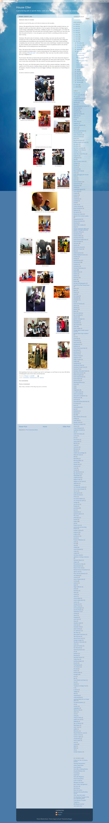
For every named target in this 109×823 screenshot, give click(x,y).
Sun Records (77, 647)
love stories (76, 439)
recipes (75, 553)
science (75, 602)
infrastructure (77, 397)
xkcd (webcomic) (78, 806)
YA (74, 750)
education (76, 243)
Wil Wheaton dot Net (79, 804)
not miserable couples (79, 487)
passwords (76, 511)
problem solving (78, 530)
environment (77, 262)
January (79, 82)
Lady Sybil (76, 420)
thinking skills (77, 672)
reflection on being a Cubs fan (81, 557)
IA (74, 386)
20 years (76, 92)
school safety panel (78, 600)
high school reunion (79, 373)
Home (45, 426)
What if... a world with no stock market (82, 58)
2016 (76, 30)
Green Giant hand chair (80, 348)
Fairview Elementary (79, 268)
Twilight (75, 691)
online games (77, 492)
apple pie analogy (78, 113)
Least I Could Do (78, 780)
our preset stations (78, 498)
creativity (76, 200)
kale (75, 409)
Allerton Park (77, 108)
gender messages (78, 318)
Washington (77, 725)
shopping (76, 617)
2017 (76, 28)
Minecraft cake (77, 454)
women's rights (77, 736)
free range (76, 296)
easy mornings (77, 241)
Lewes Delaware (78, 428)
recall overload (77, 549)
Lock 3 (75, 435)
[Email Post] (38, 376)
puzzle (75, 538)
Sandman (76, 590)
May (78, 73)
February (79, 80)
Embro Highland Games (80, 254)
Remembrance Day (78, 564)
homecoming (77, 380)
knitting (75, 418)
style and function (78, 645)
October (79, 47)
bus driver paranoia (78, 148)
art (74, 119)
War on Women (77, 723)
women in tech (77, 734)
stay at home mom (78, 638)
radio (75, 541)
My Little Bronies (78, 472)
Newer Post (23, 426)
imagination (76, 390)
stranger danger (78, 640)
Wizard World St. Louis (79, 733)
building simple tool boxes (80, 142)
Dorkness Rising (78, 232)
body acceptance (78, 134)
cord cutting (77, 191)
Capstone (76, 155)
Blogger (70, 819)
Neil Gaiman (77, 788)
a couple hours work (79, 98)
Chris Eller (59, 812)
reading (75, 547)
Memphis (76, 449)
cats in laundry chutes (79, 161)
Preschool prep (80, 55)
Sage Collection (78, 586)
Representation (77, 566)
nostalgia (76, 485)
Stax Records (77, 636)
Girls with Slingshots (79, 776)
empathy (76, 256)
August (79, 51)
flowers (75, 292)
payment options (78, 513)
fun (38, 377)
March (78, 78)
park (75, 510)
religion (75, 562)
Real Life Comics (78, 790)
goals (75, 326)
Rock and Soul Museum (80, 573)
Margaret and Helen (79, 782)
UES (75, 693)
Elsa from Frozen (78, 249)
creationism (76, 198)
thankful (76, 663)
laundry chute (77, 422)
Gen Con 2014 (77, 313)
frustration (76, 299)
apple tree (76, 115)
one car (75, 491)
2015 (76, 32)
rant (75, 543)
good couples (77, 328)
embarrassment (78, 252)
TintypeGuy (76, 802)
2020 (76, 24)
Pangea (76, 506)
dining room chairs (78, 214)
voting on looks (77, 717)
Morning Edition (78, 460)
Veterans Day (77, 710)
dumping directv (78, 237)
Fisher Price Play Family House (81, 285)
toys (75, 682)
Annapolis (76, 110)
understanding (77, 697)
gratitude (76, 346)
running (75, 581)
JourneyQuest (77, 407)
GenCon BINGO (80, 67)
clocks (75, 172)
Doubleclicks (77, 233)
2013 (76, 37)
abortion (76, 102)
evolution (76, 264)
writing (75, 744)
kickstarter (76, 411)
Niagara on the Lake (79, 481)
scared (75, 594)
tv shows (76, 689)
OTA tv (75, 496)
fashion (75, 275)
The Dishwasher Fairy (81, 60)
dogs (75, 226)
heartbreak (76, 363)
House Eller (23, 7)
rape (75, 545)
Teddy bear (76, 659)
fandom (75, 273)
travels (75, 684)
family (75, 270)
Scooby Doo (77, 604)
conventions (26, 377)
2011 (76, 41)
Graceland (76, 340)
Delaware (76, 210)
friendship (76, 298)
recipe (75, 551)
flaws (75, 290)
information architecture (80, 395)
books (75, 138)
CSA (75, 202)
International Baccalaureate (81, 401)
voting (75, 715)
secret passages (78, 607)
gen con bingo (77, 315)
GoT (75, 336)
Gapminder (76, 774)
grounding (76, 350)
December (79, 43)
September (80, 49)
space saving (77, 628)
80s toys (76, 96)
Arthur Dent (76, 121)
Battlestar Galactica (78, 125)
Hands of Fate (77, 355)
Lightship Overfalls (78, 430)
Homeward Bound (78, 382)
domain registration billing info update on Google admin (81, 229)
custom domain (77, 206)
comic (75, 179)
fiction (75, 279)
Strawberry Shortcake (79, 642)
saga (75, 585)
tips (74, 678)
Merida (75, 451)
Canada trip (77, 152)
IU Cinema (76, 403)
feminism (76, 277)
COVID (75, 197)
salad (75, 588)
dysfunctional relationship (80, 239)
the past (76, 668)
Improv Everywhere (78, 778)
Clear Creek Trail (78, 171)
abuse (75, 104)
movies (75, 462)
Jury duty (78, 62)
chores (75, 167)
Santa (75, 592)
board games (77, 132)
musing (75, 470)
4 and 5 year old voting (79, 94)
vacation (76, 706)
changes (76, 163)
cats (75, 159)
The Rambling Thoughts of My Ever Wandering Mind (81, 798)
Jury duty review (80, 53)
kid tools (76, 413)
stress (75, 644)
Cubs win (76, 204)
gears (75, 311)
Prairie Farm (77, 525)
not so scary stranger (79, 489)
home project (77, 378)
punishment (77, 536)
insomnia (76, 399)
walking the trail (77, 719)
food (75, 294)
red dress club (77, 555)
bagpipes (76, 123)
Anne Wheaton (77, 767)
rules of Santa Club (78, 579)
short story (76, 619)
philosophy (76, 517)
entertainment (33, 377)
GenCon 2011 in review (82, 65)
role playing (76, 575)
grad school (77, 342)
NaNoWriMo (77, 475)
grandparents (77, 344)
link (74, 432)
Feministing (76, 773)
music (75, 468)
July (78, 69)
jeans (75, 405)
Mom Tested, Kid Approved (80, 784)
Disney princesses (78, 221)
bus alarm (76, 144)
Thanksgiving (77, 665)
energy (75, 258)
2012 (76, 39)
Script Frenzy (77, 606)
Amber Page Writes (78, 765)
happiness (76, 357)
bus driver (76, 146)
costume (76, 195)
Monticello (76, 458)
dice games (76, 212)
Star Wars (76, 632)
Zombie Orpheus (78, 752)
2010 (76, 84)
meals (75, 445)
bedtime (76, 127)
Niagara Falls (77, 479)
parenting (76, 508)
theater (75, 670)
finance (75, 281)
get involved (77, 324)
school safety (77, 598)
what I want (76, 727)
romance (76, 577)
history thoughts (78, 374)
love (75, 437)
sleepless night (77, 623)
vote (75, 713)
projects (76, 534)
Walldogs (76, 721)
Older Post (66, 426)
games (75, 305)
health (75, 361)
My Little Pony (77, 473)
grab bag (76, 338)
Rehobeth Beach (78, 560)
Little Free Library (78, 433)
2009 (76, 87)
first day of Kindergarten (80, 283)
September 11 (77, 611)
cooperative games (78, 189)
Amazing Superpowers (79, 763)
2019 (76, 26)
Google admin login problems (81, 333)
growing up (76, 352)
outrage (76, 502)
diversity (76, 223)
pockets (76, 519)
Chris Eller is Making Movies (81, 769)
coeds (75, 178)
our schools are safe (79, 500)
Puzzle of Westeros (78, 539)
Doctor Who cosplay (79, 225)
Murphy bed (77, 464)
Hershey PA (77, 369)
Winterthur (76, 731)
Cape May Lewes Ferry (79, 153)
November (79, 45)
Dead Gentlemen (78, 208)
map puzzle (76, 441)
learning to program (79, 424)
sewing (75, 613)
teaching (76, 655)
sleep (75, 621)
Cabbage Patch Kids (79, 150)
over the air (76, 504)
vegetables (76, 708)
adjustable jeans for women (81, 106)
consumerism (77, 183)
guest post (76, 353)
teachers (76, 653)
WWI (75, 746)
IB (74, 388)
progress (76, 532)
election (76, 245)
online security (77, 494)
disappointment (77, 219)
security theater (77, 609)
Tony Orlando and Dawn (80, 680)
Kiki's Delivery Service (79, 416)
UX (74, 704)
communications (78, 181)
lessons (75, 426)
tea (74, 651)
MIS (75, 456)
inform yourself (77, 393)
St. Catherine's (77, 630)
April (78, 76)
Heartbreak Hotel (78, 365)
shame (75, 615)
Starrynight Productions (79, 634)
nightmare (76, 483)
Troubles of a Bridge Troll (80, 685)
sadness (76, 583)
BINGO (75, 129)
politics (75, 521)
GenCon (42, 377)
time (75, 676)
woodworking (77, 738)
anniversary (77, 111)
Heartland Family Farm (79, 367)
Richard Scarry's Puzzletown (81, 569)
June (78, 71)
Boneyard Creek (78, 136)
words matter (77, 740)
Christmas (76, 169)
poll (74, 523)
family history (77, 271)
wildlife (75, 729)
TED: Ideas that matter (79, 795)
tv (74, 687)
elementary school (78, 247)
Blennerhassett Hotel (79, 131)
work (75, 742)
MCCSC (76, 443)
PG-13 (75, 515)
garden (75, 309)
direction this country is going (81, 216)
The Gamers (77, 666)
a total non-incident (78, 100)
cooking (76, 187)
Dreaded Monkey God (79, 771)
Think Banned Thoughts (80, 800)
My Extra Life (77, 786)
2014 (76, 34)
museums (76, 466)
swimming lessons (78, 649)
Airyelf (59, 819)
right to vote (77, 571)
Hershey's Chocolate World (80, 371)
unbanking (76, 695)
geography (76, 322)
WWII (75, 748)
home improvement (78, 376)
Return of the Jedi (78, 567)
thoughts (76, 674)
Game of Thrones (78, 303)
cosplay (75, 193)
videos (75, 711)
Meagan (59, 814)
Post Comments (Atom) (32, 429)
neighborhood (77, 477)
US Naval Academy (78, 702)
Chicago (76, 165)
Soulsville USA (77, 626)
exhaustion (76, 266)
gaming (75, 307)
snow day (76, 625)
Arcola (75, 117)
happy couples (77, 359)
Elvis (75, 251)
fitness (75, 288)
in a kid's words (77, 392)
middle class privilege (79, 452)
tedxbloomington (78, 661)
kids (75, 414)
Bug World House (78, 140)
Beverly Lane (31, 53)
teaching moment (78, 657)
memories (76, 447)
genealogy (76, 320)
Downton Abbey (78, 235)
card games (77, 157)
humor (75, 384)
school (75, 596)
